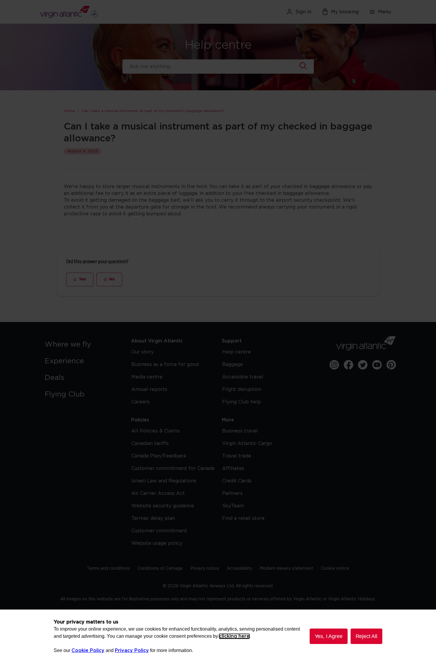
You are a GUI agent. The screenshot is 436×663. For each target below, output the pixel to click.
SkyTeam (233, 505)
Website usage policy (156, 543)
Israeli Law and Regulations (163, 481)
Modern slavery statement (286, 568)
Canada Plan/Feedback (159, 456)
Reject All (366, 636)
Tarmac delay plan (153, 518)
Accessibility (239, 568)
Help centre (236, 352)
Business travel (240, 431)
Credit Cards (237, 481)
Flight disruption (241, 389)
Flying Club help (241, 402)
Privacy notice (204, 568)
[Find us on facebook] (348, 365)
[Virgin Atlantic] (97, 12)
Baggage (232, 364)
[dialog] (218, 636)
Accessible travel (242, 377)
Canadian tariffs (150, 443)
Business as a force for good (165, 364)
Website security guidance (162, 505)
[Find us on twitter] (362, 365)
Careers (140, 402)
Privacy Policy (132, 650)
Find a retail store (243, 518)
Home (69, 111)
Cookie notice (335, 568)
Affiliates (233, 468)
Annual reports (149, 389)
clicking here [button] (234, 636)
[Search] (303, 66)
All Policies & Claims (155, 431)
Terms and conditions (108, 568)
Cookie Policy (87, 650)
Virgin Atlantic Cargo (247, 443)
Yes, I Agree (329, 636)
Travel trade (236, 456)
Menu (384, 12)
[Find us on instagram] (334, 365)
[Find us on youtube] (377, 365)
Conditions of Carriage (160, 568)
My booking (345, 12)
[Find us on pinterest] (391, 365)
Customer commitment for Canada (172, 468)
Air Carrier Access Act (158, 493)
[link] (82, 344)
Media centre (147, 377)
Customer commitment (159, 530)
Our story (142, 352)
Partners (232, 493)
